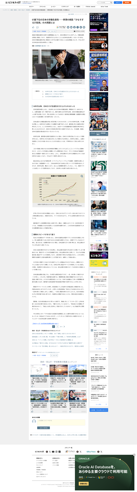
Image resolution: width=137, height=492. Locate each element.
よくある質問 (39, 462)
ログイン (118, 2)
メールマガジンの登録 (41, 460)
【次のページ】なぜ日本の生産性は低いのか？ (45, 323)
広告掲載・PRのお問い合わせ (98, 410)
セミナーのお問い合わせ (74, 462)
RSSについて (39, 472)
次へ (61, 327)
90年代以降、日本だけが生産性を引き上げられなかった (62, 91)
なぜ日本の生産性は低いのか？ (54, 96)
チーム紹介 (55, 460)
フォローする (53, 31)
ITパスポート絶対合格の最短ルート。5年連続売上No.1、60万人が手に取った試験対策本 (59, 435)
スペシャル (43, 6)
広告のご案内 (55, 462)
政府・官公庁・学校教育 (40, 31)
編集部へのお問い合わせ (74, 460)
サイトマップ (39, 465)
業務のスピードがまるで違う (54, 94)
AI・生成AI (77, 6)
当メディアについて (41, 476)
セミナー (31, 6)
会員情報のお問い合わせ (74, 465)
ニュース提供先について (42, 474)
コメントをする (43, 428)
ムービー (53, 6)
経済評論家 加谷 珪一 (40, 46)
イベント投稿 (55, 465)
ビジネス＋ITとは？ (27, 3)
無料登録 (127, 2)
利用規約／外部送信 (41, 469)
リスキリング (64, 6)
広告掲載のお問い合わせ (74, 467)
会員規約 (38, 467)
